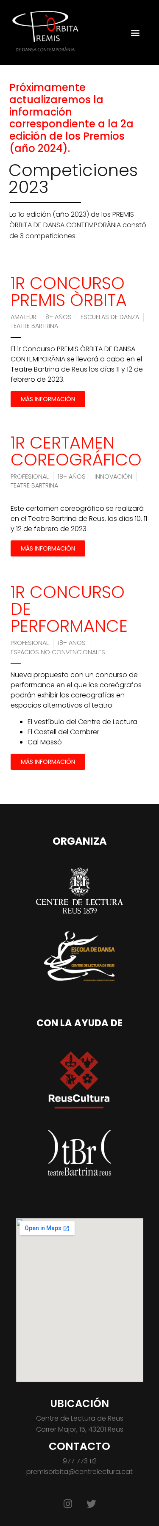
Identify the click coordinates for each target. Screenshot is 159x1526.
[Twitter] (91, 1503)
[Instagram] (68, 1503)
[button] (135, 32)
